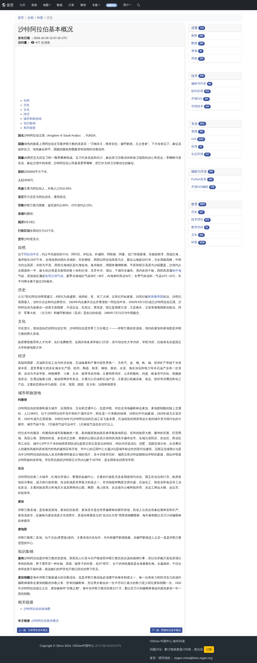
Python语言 (201, 179)
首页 (10, 5)
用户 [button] (126, 4)
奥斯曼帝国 (155, 296)
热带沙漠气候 (54, 276)
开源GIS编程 (202, 186)
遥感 (197, 131)
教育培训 (199, 227)
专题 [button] (95, 4)
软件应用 (200, 91)
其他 (197, 58)
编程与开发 (201, 83)
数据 (59, 4)
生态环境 (200, 154)
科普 (40, 17)
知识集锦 (29, 123)
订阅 (209, 649)
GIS (197, 139)
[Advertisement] (99, 73)
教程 (83, 4)
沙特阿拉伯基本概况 (45, 620)
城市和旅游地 (32, 118)
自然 (27, 100)
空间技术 (200, 106)
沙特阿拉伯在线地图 (37, 609)
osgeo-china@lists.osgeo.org (193, 658)
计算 (71, 4)
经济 (27, 114)
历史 (27, 105)
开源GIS (199, 98)
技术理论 (200, 219)
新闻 (197, 35)
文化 (27, 109)
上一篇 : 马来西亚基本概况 (33, 630)
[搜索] (138, 5)
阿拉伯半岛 (31, 254)
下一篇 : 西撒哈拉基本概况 (166, 630)
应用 (196, 146)
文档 (22, 4)
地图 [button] (46, 4)
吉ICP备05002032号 (108, 645)
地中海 (176, 270)
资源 (34, 4)
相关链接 (29, 127)
